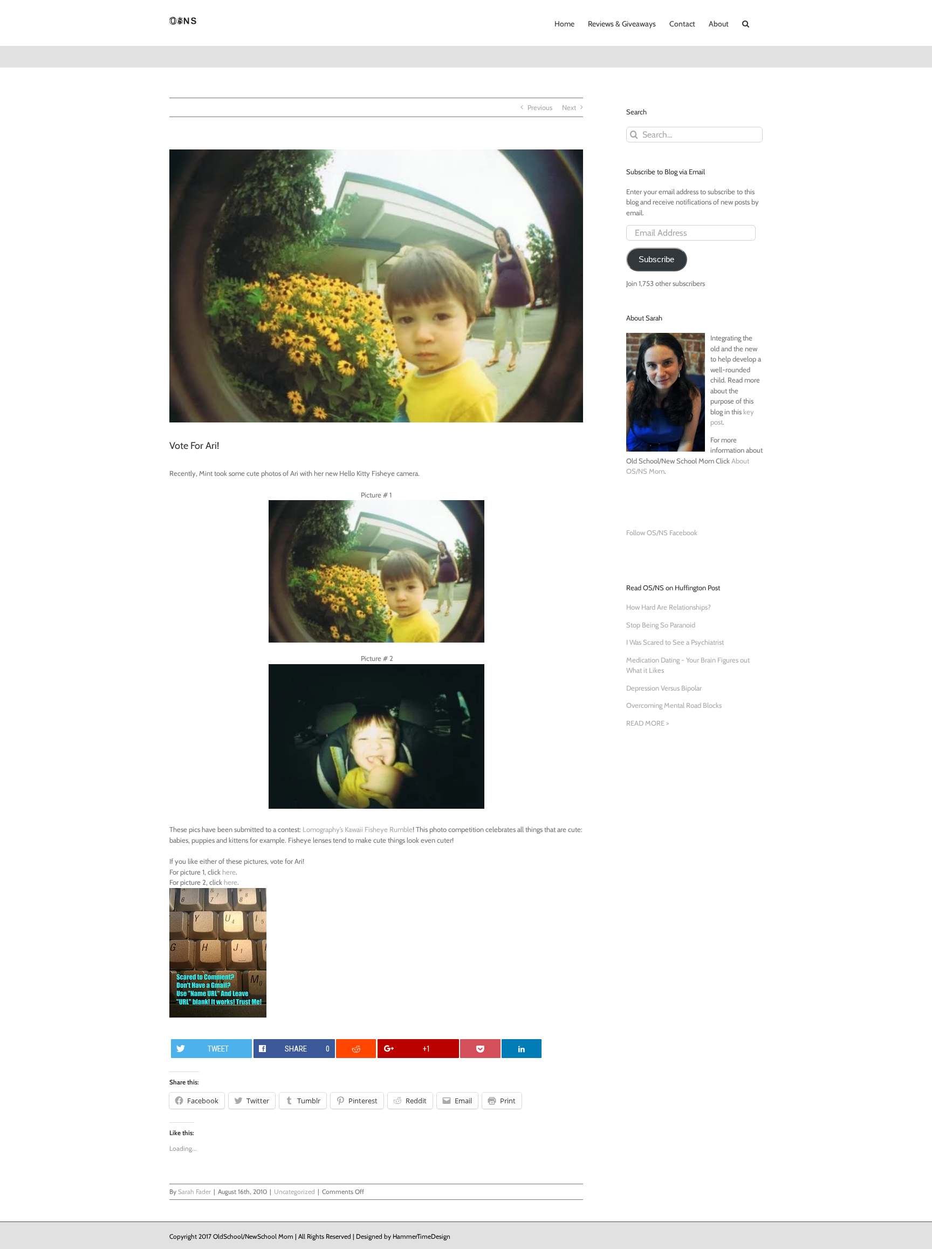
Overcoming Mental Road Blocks (674, 705)
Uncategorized (294, 1191)
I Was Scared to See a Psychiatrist (675, 642)
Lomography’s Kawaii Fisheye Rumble (358, 829)
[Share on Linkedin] (522, 1048)
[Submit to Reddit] (356, 1048)
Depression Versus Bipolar (664, 688)
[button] (745, 22)
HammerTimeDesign (421, 1236)
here (229, 872)
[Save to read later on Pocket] (480, 1048)
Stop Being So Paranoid (660, 624)
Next (569, 107)
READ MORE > (647, 723)
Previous (539, 107)
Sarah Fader (194, 1191)
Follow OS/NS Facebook (661, 532)
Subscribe (656, 259)
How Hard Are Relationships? (668, 607)
